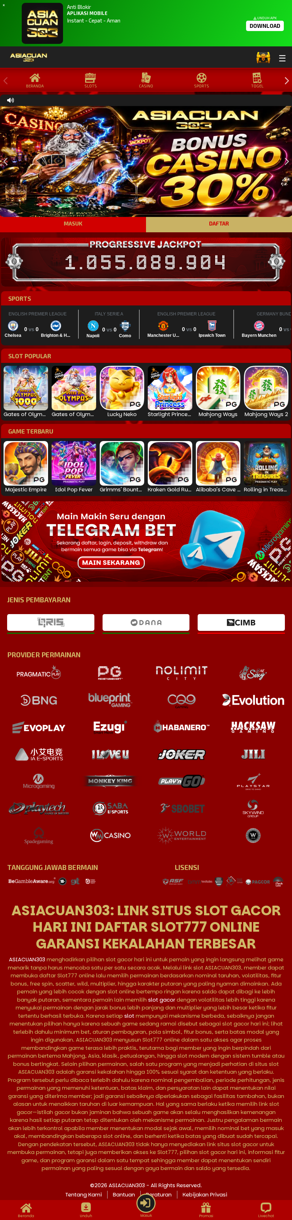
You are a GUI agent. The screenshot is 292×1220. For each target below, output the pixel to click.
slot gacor (161, 999)
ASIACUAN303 (27, 959)
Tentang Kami (83, 1194)
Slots (90, 85)
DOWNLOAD (265, 25)
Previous (3, 81)
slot (129, 1015)
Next (284, 81)
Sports (201, 85)
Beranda (35, 85)
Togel (257, 85)
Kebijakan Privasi (205, 1194)
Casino (146, 85)
